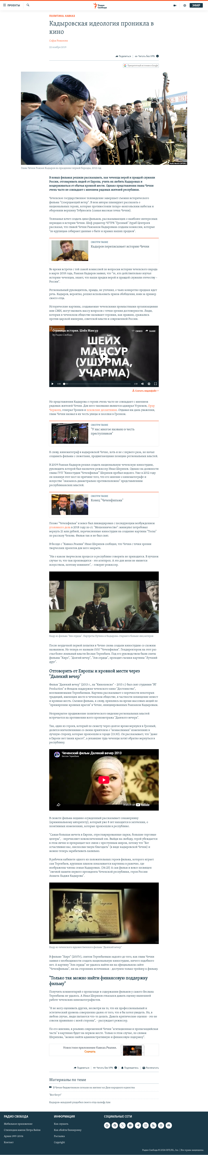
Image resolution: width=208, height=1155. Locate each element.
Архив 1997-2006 (13, 1136)
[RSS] (153, 1125)
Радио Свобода (63, 335)
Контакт (8, 1142)
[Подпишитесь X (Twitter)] (122, 1125)
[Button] (123, 56)
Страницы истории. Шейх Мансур (75, 330)
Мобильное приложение (18, 1124)
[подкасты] (185, 5)
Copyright (59, 1142)
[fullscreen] (155, 384)
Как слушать (61, 1124)
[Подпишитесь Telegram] (138, 1125)
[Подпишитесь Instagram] (146, 1125)
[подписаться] (169, 1125)
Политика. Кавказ (62, 16)
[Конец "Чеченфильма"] (70, 504)
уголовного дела (60, 527)
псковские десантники (102, 410)
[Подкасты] (161, 1125)
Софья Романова (58, 41)
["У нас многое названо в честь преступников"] (70, 433)
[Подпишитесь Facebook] (115, 1125)
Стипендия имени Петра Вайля (22, 1130)
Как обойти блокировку (67, 1130)
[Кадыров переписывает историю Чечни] (70, 250)
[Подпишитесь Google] (107, 1125)
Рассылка (59, 1136)
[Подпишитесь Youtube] (130, 1125)
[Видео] (175, 5)
